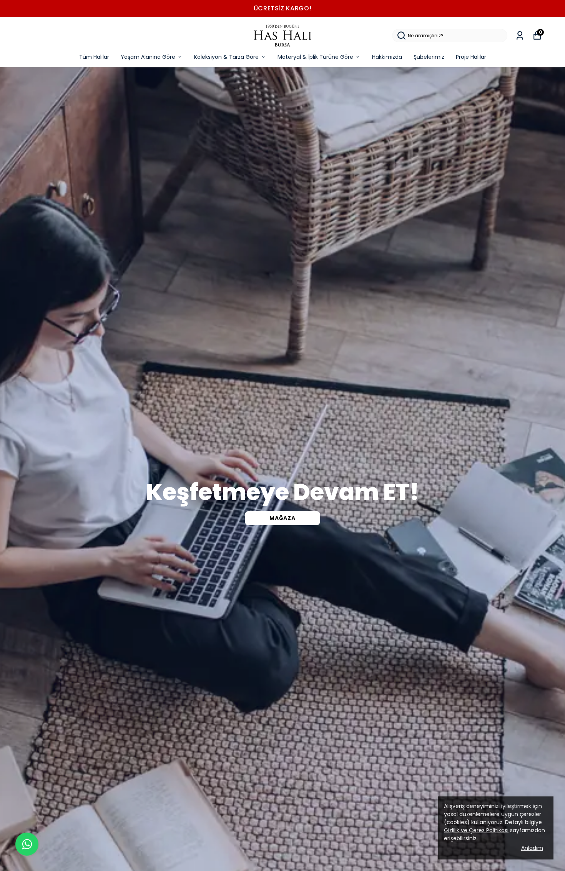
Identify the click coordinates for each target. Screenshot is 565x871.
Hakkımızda (387, 57)
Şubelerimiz (429, 57)
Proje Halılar (471, 57)
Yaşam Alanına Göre (148, 57)
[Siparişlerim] (520, 35)
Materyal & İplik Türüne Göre (315, 57)
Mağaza (282, 518)
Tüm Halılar (94, 57)
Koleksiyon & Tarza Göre (226, 57)
